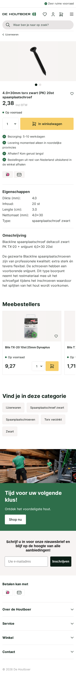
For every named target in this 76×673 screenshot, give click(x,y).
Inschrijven (60, 561)
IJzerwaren (11, 34)
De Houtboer (22, 669)
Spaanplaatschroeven (20, 419)
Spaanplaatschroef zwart (47, 407)
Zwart (10, 431)
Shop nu (15, 519)
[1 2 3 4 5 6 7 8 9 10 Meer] (10, 124)
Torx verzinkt (53, 419)
